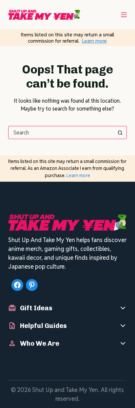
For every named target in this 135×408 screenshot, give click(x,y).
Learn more (94, 41)
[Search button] (119, 132)
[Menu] (124, 15)
